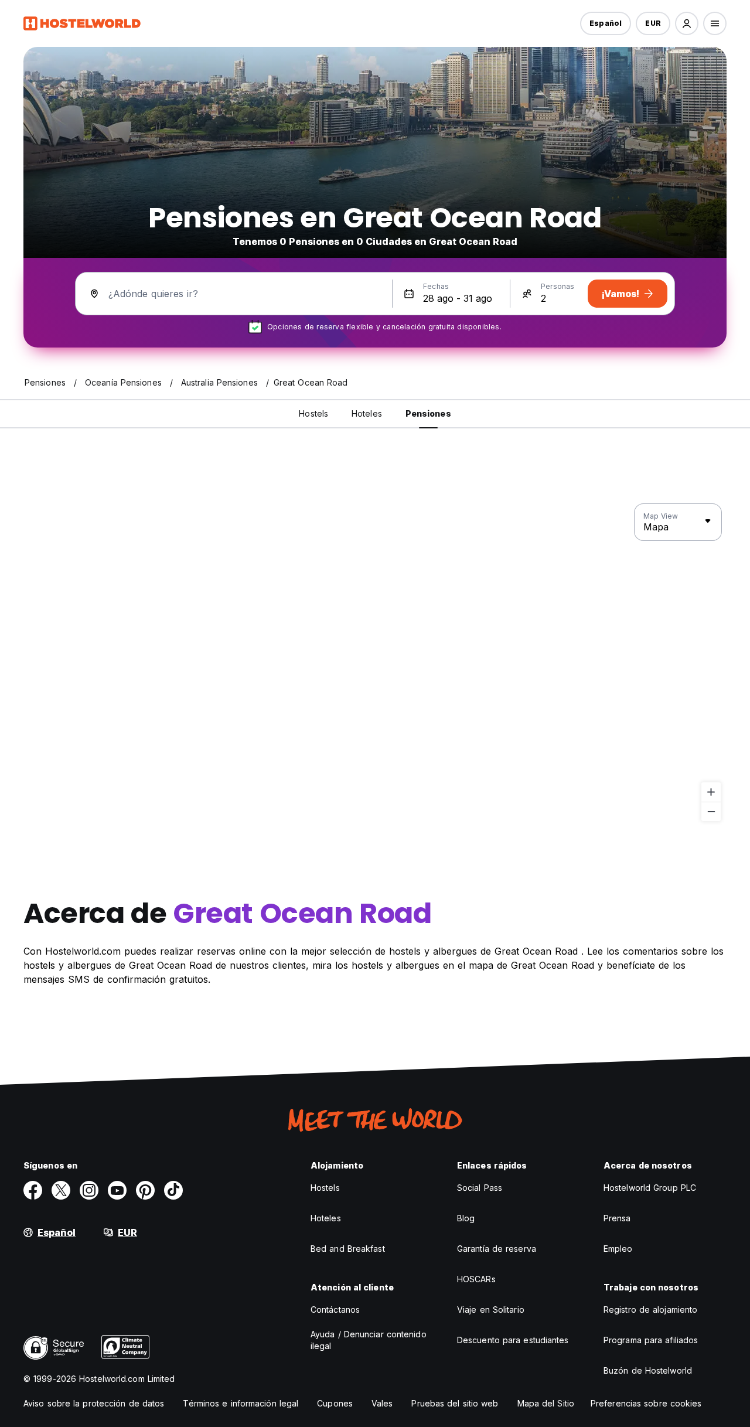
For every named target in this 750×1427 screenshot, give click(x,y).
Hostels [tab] (313, 413)
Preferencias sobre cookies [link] (646, 1403)
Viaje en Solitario (490, 1309)
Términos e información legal (240, 1403)
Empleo (618, 1249)
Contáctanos (335, 1309)
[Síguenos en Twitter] (61, 1190)
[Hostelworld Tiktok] (173, 1190)
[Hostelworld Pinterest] (145, 1190)
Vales (382, 1403)
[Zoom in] (711, 792)
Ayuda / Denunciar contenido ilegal (369, 1340)
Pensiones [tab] (428, 413)
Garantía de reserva (496, 1249)
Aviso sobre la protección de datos (93, 1403)
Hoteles (326, 1218)
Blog (466, 1218)
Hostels (325, 1188)
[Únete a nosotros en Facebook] (32, 1190)
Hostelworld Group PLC (650, 1188)
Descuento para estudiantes (513, 1340)
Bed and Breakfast (348, 1249)
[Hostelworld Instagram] (89, 1190)
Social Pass (479, 1188)
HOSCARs (476, 1279)
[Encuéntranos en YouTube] (117, 1190)
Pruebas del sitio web (454, 1403)
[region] (375, 663)
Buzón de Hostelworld (648, 1370)
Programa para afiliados (651, 1340)
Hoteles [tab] (367, 413)
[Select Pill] (686, 23)
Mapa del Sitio (545, 1403)
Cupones (335, 1403)
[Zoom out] (711, 811)
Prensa (617, 1218)
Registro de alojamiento (650, 1309)
